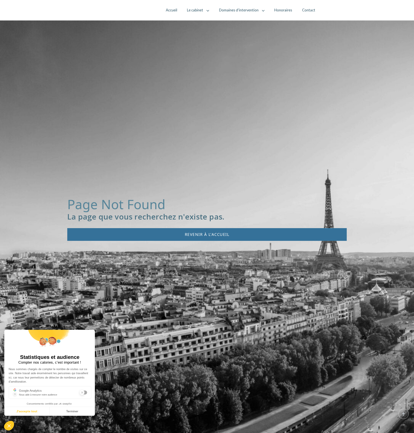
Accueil (171, 10)
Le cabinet (195, 10)
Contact (308, 10)
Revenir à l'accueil (207, 234)
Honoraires (283, 10)
